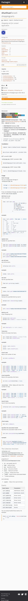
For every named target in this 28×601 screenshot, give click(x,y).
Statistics (3, 598)
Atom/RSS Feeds (4, 595)
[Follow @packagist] (22, 594)
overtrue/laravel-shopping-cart (13, 121)
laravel (5, 90)
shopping (11, 90)
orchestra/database (8, 77)
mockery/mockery (7, 76)
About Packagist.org (5, 593)
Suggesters (4, 51)
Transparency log (6, 43)
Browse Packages (5, 600)
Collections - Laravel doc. (16, 456)
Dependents (5, 50)
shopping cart (18, 90)
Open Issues (5, 54)
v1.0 (3, 99)
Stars (3, 53)
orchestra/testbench (8, 79)
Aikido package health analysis (10, 61)
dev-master (5, 97)
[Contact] (19, 594)
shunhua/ (6, 12)
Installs (3, 48)
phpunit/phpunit (7, 80)
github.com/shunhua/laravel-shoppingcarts (13, 39)
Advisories (4, 60)
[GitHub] (26, 594)
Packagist (5, 2)
